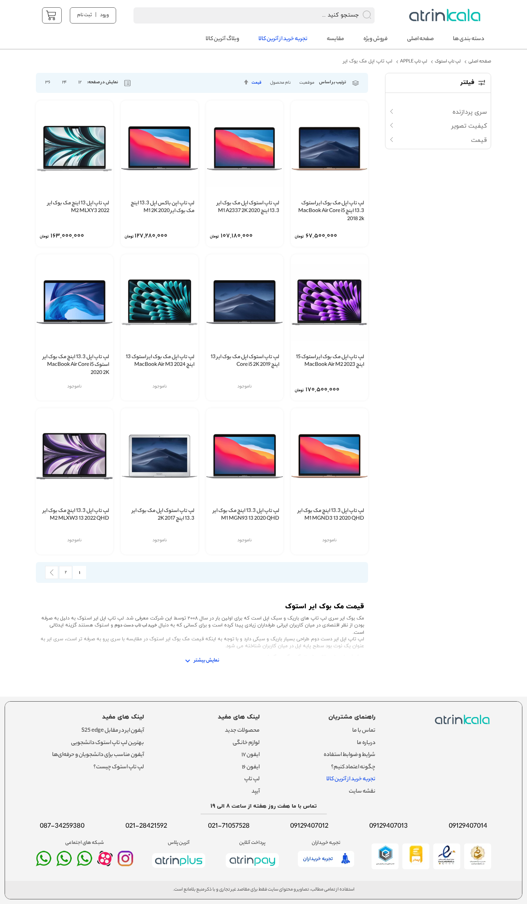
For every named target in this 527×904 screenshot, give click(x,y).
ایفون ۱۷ (251, 755)
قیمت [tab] (479, 140)
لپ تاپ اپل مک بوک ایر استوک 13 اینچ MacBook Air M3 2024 (160, 361)
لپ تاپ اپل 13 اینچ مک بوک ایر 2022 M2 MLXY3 (78, 207)
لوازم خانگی (246, 743)
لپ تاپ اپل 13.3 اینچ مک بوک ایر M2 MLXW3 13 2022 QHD (76, 515)
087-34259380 (62, 826)
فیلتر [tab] (467, 83)
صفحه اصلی (479, 62)
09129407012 (309, 826)
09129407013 (388, 826)
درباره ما (366, 743)
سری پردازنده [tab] (470, 112)
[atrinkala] (84, 862)
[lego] (443, 15)
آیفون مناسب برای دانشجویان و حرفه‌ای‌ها (98, 755)
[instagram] (125, 862)
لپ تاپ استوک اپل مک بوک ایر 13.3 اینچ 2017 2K (163, 515)
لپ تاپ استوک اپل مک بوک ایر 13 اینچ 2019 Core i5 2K (245, 361)
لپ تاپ (252, 779)
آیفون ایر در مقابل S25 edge (112, 731)
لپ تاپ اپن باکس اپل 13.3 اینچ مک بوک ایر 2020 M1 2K (162, 207)
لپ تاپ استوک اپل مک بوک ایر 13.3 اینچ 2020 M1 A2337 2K (248, 207)
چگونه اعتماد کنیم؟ (353, 767)
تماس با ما (363, 731)
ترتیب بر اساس (332, 82)
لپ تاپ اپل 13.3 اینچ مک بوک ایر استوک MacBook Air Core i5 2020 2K (76, 365)
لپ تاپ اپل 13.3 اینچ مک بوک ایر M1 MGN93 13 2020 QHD (246, 515)
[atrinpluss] (178, 869)
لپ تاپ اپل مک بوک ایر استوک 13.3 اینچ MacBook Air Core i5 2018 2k (331, 212)
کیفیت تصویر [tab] (469, 126)
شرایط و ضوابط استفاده (349, 755)
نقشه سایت (362, 791)
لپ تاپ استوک (448, 62)
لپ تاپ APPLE (413, 62)
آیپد (256, 791)
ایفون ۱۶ (251, 767)
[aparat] (105, 864)
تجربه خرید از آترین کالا (350, 779)
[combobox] (244, 15)
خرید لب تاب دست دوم (136, 626)
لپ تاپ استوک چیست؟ (118, 767)
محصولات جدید (242, 731)
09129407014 (468, 826)
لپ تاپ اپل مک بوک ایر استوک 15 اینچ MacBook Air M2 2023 (330, 361)
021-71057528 (229, 826)
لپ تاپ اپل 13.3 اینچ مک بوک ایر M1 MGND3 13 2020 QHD (331, 515)
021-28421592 (146, 826)
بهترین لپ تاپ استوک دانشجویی (107, 743)
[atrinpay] (252, 869)
